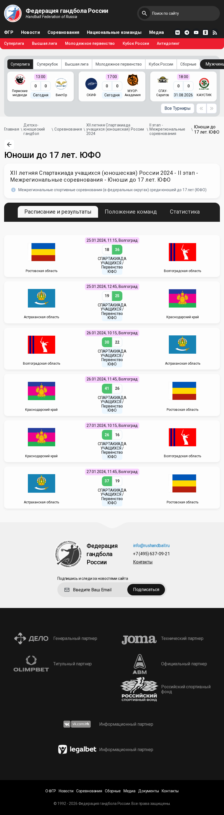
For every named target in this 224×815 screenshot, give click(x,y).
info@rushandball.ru (151, 546)
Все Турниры (177, 108)
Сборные (188, 64)
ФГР (8, 32)
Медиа (156, 32)
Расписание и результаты (58, 211)
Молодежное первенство (90, 44)
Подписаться (146, 589)
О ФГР (50, 791)
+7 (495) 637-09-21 (151, 554)
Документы (148, 791)
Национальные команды (114, 32)
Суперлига (14, 44)
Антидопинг (168, 44)
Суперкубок (47, 64)
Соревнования (63, 32)
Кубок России (136, 44)
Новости (30, 32)
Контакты (143, 562)
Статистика (185, 211)
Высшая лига (44, 44)
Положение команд (131, 211)
